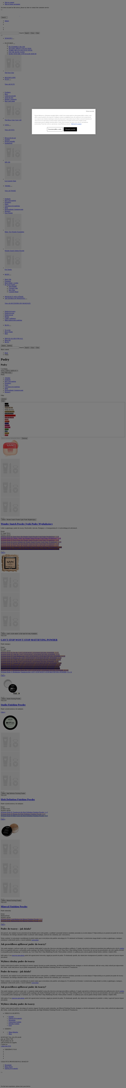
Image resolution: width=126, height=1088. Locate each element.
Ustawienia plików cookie (55, 129)
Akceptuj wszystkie (70, 129)
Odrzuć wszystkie (90, 111)
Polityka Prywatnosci (76, 123)
